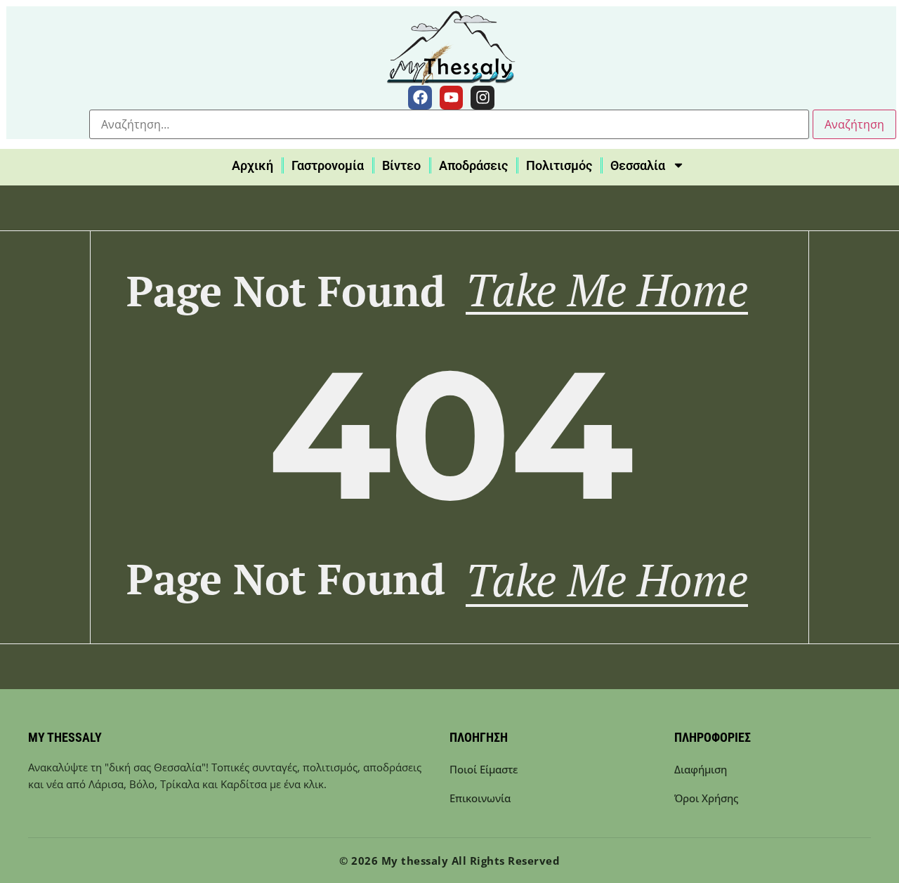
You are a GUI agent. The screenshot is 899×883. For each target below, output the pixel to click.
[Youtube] (452, 98)
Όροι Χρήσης (706, 798)
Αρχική (252, 165)
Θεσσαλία (637, 165)
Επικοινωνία (480, 798)
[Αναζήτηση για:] (449, 124)
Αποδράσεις (473, 165)
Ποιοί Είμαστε (484, 769)
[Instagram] (482, 98)
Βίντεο (401, 165)
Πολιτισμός (559, 165)
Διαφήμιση (700, 769)
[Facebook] (420, 98)
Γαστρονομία (327, 165)
